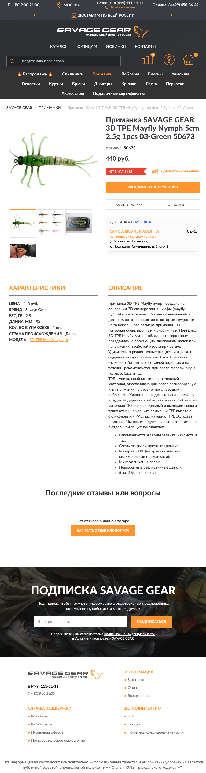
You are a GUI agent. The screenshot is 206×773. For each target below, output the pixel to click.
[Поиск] (11, 61)
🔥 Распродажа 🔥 (35, 74)
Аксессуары (73, 94)
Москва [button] (143, 222)
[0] (189, 59)
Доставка (136, 680)
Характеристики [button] (129, 204)
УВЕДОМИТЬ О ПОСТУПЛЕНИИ (153, 187)
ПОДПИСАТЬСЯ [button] (151, 622)
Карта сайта (41, 724)
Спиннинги (72, 74)
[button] (120, 7)
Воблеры (130, 74)
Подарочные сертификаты (119, 94)
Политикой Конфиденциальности (129, 634)
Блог (132, 716)
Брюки (78, 84)
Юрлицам (86, 47)
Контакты (145, 47)
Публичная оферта (47, 732)
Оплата (134, 688)
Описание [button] (176, 204)
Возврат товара (141, 696)
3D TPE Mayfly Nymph (49, 340)
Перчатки (175, 84)
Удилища (180, 74)
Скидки (134, 724)
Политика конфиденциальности (156, 732)
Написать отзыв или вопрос (103, 530)
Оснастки (31, 84)
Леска (151, 84)
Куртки (56, 84)
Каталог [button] (58, 47)
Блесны (155, 74)
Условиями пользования (93, 638)
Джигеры (103, 84)
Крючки (129, 84)
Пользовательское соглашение (58, 740)
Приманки (102, 74)
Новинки (116, 47)
